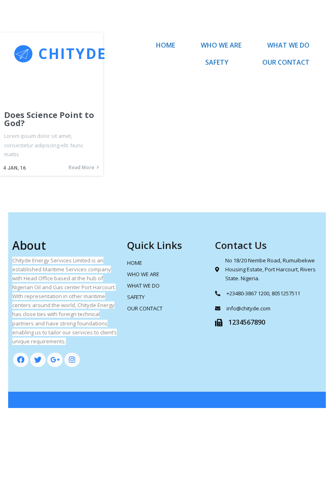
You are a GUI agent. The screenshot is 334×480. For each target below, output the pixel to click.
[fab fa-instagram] (72, 360)
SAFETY (217, 62)
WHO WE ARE (221, 45)
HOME (165, 45)
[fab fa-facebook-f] (21, 360)
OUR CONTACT (286, 62)
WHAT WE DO (288, 45)
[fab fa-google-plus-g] (55, 360)
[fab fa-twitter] (38, 360)
